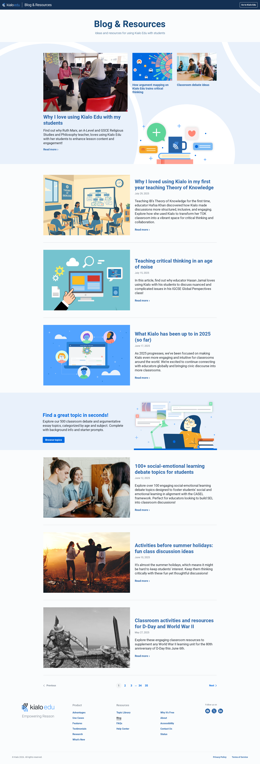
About (163, 718)
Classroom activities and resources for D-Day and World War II (174, 623)
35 (146, 685)
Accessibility (167, 723)
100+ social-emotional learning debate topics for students (170, 469)
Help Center (122, 728)
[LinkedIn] (220, 711)
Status (163, 734)
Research (78, 734)
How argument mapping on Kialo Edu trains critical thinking (150, 88)
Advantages (79, 712)
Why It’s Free (167, 712)
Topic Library (123, 712)
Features (77, 723)
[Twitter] (214, 711)
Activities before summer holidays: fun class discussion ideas (174, 548)
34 (140, 685)
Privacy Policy (219, 757)
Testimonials (79, 728)
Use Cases (78, 718)
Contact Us (166, 728)
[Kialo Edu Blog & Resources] (27, 4)
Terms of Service (240, 757)
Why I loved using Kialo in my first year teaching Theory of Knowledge (174, 184)
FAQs (119, 723)
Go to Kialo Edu (248, 5)
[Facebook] (207, 711)
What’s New (79, 739)
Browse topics (53, 439)
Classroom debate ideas (193, 85)
